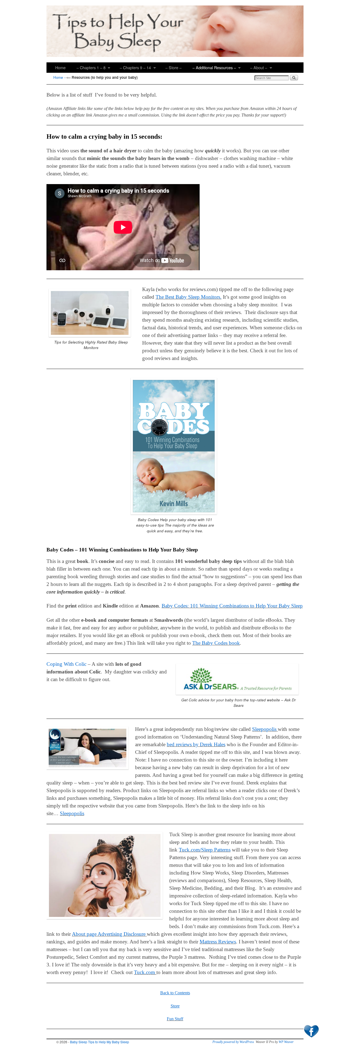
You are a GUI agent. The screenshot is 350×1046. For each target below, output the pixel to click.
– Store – (173, 67)
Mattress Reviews (218, 942)
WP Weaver (286, 1042)
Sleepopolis (265, 729)
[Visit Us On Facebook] (311, 1038)
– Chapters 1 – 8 (88, 69)
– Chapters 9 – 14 (132, 69)
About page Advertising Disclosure (108, 934)
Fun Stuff (175, 1018)
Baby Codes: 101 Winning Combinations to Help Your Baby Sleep (232, 606)
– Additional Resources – (211, 69)
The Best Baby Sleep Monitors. (188, 297)
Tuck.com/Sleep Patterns (205, 850)
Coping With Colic (66, 664)
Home (60, 67)
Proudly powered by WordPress (233, 1042)
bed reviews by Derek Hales (196, 744)
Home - (59, 77)
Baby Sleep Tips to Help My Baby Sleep (99, 1041)
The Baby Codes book (216, 643)
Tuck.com (145, 972)
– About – (256, 69)
